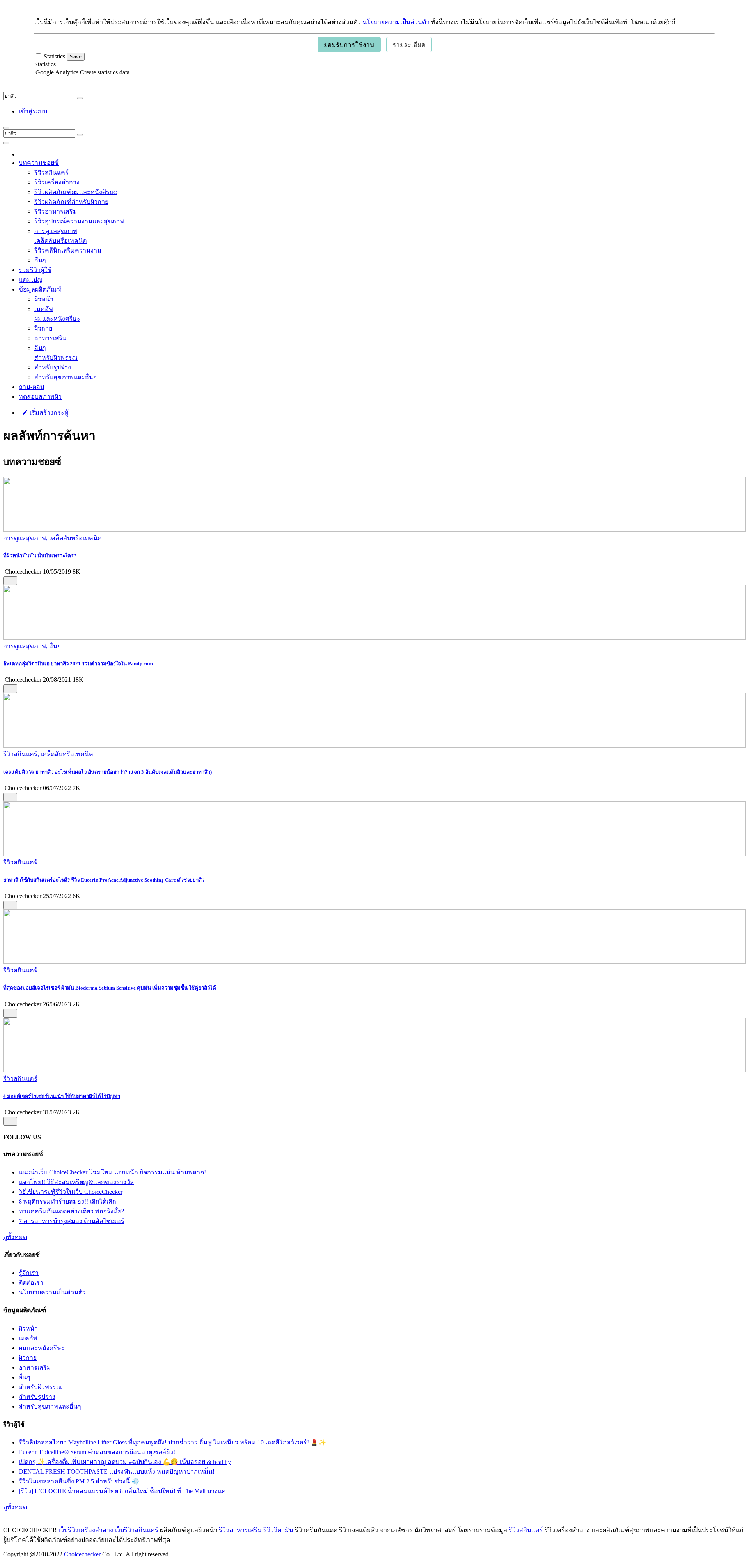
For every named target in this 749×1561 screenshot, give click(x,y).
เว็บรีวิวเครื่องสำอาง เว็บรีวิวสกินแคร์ (109, 1530)
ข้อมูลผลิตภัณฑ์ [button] (40, 289)
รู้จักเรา (29, 1272)
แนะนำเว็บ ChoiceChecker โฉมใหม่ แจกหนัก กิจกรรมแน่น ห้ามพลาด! (112, 1172)
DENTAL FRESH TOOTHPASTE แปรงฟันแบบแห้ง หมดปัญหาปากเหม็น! (117, 1471)
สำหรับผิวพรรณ (56, 357)
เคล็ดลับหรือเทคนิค (60, 240)
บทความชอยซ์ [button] (39, 162)
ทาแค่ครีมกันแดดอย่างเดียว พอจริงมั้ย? (71, 1211)
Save (76, 57)
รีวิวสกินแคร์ (51, 172)
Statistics (45, 64)
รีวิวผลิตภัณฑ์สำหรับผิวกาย (71, 201)
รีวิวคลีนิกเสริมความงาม (67, 250)
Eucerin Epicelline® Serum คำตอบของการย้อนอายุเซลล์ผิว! (97, 1452)
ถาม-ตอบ (31, 387)
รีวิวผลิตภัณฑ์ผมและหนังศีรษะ (75, 192)
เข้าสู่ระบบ (33, 111)
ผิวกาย (43, 328)
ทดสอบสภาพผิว (40, 396)
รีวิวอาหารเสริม (55, 211)
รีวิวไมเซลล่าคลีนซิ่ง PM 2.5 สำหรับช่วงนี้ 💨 (79, 1481)
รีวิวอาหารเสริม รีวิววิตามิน (256, 1530)
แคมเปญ (31, 279)
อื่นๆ (40, 260)
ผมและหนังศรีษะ (57, 318)
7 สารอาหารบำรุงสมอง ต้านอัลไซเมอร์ (71, 1221)
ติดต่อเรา (31, 1282)
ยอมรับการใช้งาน (349, 45)
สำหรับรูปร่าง (52, 367)
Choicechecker (82, 1554)
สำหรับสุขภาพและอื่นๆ (65, 377)
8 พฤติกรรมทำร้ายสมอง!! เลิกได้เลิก (67, 1201)
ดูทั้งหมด (15, 1237)
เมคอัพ (43, 309)
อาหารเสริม (50, 338)
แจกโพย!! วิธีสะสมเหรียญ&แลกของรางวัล (76, 1182)
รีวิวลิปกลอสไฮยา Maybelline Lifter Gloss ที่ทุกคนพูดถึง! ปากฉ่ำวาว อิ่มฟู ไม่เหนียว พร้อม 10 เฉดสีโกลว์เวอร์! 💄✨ (172, 1442)
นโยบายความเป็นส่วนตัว (396, 22)
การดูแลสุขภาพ (55, 231)
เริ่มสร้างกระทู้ (48, 412)
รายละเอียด (409, 45)
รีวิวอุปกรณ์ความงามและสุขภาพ (79, 221)
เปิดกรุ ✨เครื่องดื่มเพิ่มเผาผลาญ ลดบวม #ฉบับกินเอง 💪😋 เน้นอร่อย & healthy (125, 1461)
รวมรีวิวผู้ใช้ (35, 270)
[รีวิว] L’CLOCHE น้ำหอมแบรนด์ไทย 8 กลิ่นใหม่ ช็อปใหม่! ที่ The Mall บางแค (122, 1491)
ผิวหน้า (43, 299)
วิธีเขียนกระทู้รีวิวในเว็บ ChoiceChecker (70, 1191)
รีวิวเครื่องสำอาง (57, 182)
